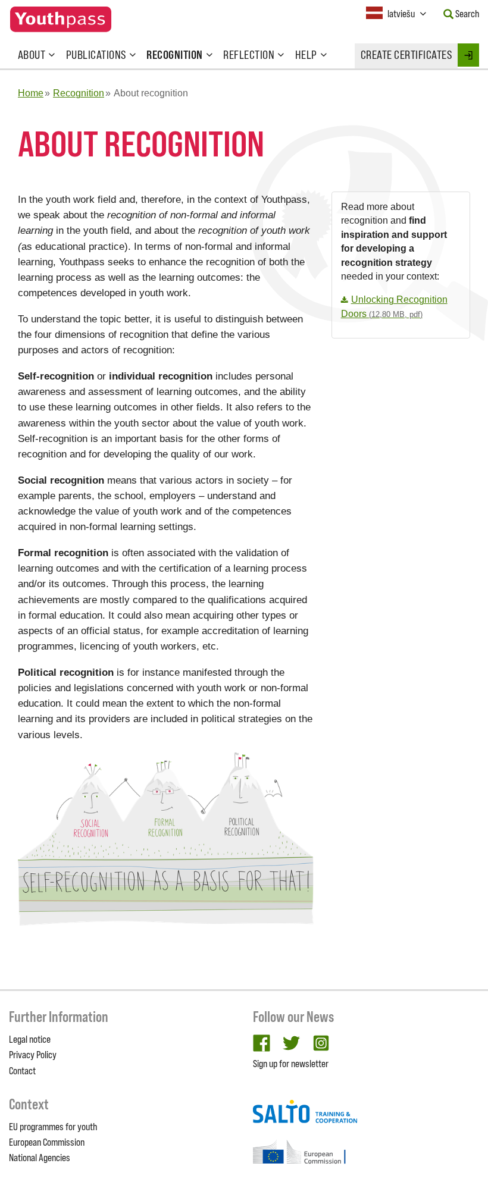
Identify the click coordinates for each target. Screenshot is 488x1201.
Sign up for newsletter (291, 1064)
